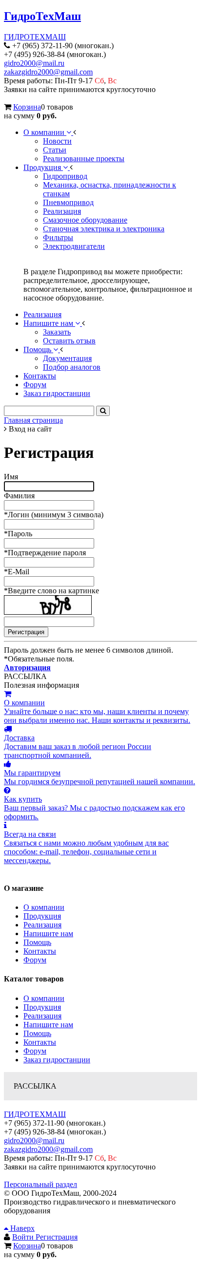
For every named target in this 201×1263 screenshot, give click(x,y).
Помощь (37, 942)
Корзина (27, 107)
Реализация (42, 925)
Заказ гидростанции (56, 1060)
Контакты (39, 951)
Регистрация (57, 1237)
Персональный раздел (40, 1184)
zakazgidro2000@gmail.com (48, 72)
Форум (34, 960)
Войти (24, 1237)
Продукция (42, 916)
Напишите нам (48, 933)
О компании (43, 907)
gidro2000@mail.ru (34, 63)
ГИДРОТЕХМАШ (35, 37)
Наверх (21, 1228)
